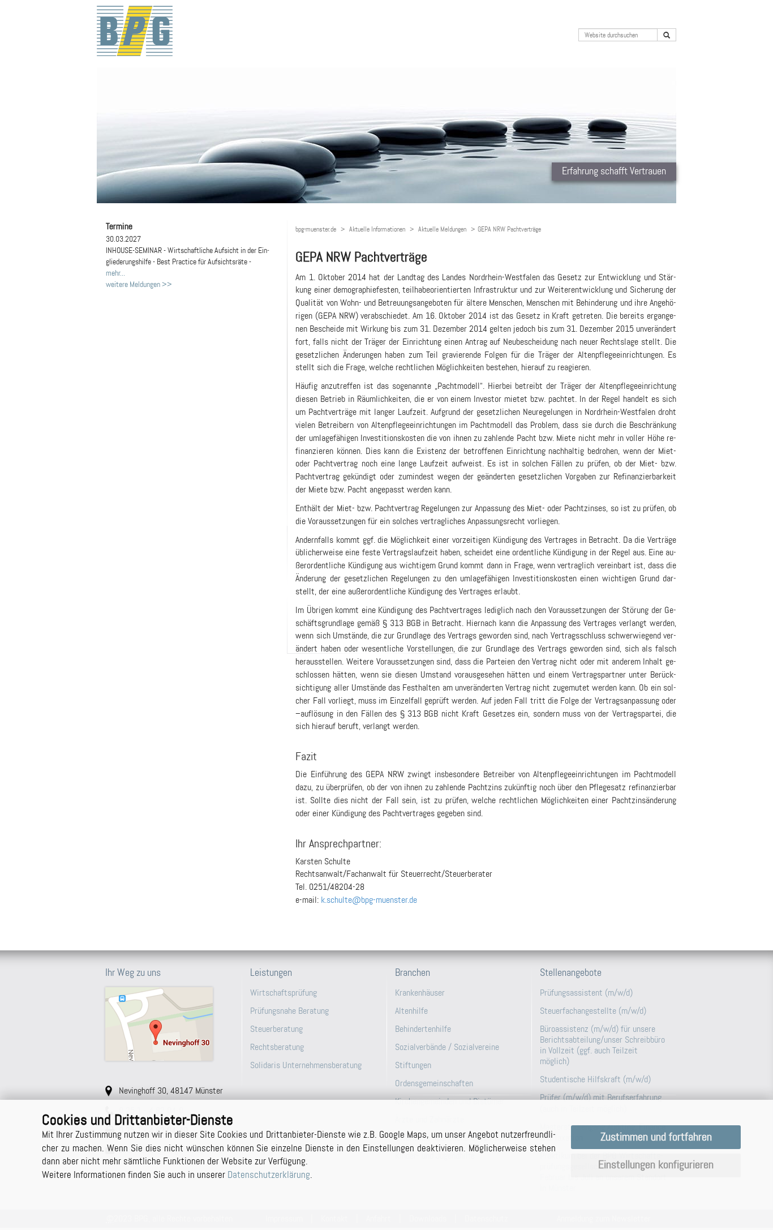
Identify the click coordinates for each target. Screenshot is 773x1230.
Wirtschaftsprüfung (283, 992)
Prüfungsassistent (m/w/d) (586, 992)
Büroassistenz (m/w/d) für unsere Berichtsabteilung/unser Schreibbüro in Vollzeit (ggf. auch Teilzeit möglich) (602, 1045)
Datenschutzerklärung (268, 1174)
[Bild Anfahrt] (169, 1024)
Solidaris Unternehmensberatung (306, 1065)
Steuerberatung (276, 1028)
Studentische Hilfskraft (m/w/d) (595, 1079)
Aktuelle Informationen (377, 229)
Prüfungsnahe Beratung (289, 1010)
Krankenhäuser (420, 992)
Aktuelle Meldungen (442, 229)
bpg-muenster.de (315, 229)
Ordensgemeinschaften (434, 1083)
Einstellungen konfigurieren (656, 1165)
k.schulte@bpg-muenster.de (369, 900)
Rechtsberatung (277, 1047)
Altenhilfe (411, 1010)
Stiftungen (413, 1065)
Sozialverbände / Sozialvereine (447, 1047)
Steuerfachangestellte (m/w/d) (593, 1011)
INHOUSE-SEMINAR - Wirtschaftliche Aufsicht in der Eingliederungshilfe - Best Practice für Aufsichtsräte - (187, 250)
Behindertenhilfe (423, 1028)
